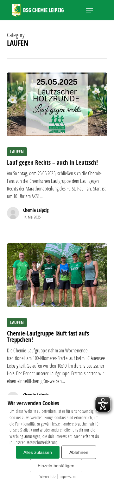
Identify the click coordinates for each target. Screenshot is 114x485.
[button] (89, 10)
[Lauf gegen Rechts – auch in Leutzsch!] (57, 104)
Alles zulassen (37, 452)
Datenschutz (47, 476)
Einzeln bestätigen (56, 465)
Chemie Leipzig (36, 210)
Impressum (67, 476)
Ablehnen (78, 452)
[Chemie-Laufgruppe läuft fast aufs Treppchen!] (57, 275)
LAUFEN (17, 152)
